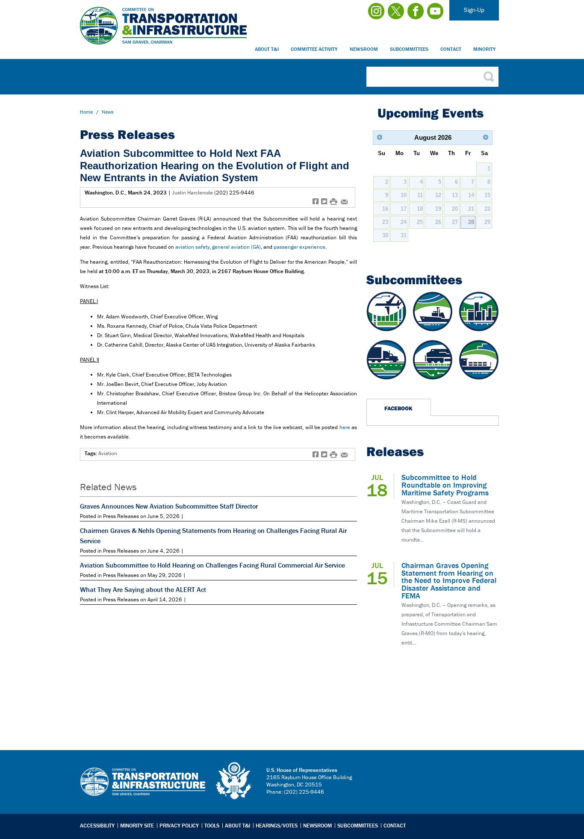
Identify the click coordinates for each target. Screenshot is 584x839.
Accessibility (97, 825)
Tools (211, 825)
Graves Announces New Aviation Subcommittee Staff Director (169, 506)
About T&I (267, 49)
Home (86, 112)
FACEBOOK (398, 408)
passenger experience (299, 246)
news (108, 112)
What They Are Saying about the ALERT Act (143, 589)
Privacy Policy (179, 825)
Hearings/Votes (277, 825)
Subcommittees (409, 49)
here (344, 427)
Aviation (107, 453)
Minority (484, 49)
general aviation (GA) (236, 246)
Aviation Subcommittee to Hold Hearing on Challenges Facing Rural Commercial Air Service (212, 565)
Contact (450, 49)
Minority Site (137, 825)
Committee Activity (314, 49)
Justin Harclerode (192, 192)
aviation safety (192, 246)
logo (234, 781)
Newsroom (364, 49)
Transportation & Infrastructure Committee (143, 788)
